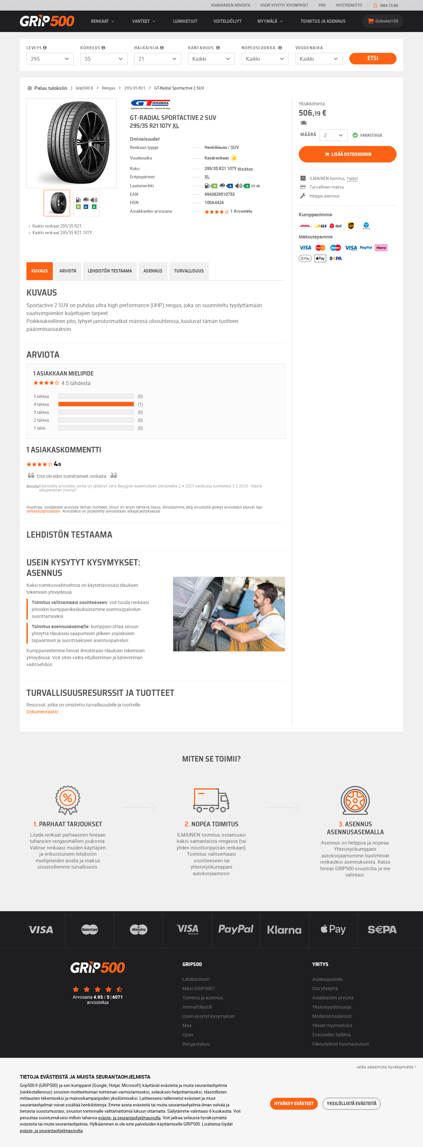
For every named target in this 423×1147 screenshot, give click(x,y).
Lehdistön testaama (110, 271)
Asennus (153, 271)
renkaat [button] (100, 21)
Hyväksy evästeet (294, 1103)
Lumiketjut (185, 21)
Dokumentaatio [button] (42, 711)
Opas (187, 1034)
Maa (187, 1025)
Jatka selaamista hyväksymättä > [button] (386, 1066)
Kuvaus (39, 271)
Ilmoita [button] (32, 486)
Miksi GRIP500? (198, 988)
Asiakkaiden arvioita (230, 5)
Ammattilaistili (197, 1007)
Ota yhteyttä (325, 988)
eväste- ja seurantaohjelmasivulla (129, 1118)
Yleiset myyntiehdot (332, 1025)
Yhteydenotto (349, 5)
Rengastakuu (196, 1044)
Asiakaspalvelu (327, 979)
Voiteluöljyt (227, 21)
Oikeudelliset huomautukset (340, 1044)
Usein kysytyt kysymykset (284, 5)
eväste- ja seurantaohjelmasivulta (51, 1130)
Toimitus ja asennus (323, 21)
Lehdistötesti (195, 979)
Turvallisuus (189, 271)
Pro (322, 5)
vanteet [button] (141, 21)
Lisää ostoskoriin (350, 154)
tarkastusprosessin (43, 511)
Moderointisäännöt (332, 1016)
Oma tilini (388, 6)
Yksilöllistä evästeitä (351, 1103)
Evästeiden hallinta (331, 1034)
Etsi (372, 58)
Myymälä (267, 21)
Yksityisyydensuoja (331, 1007)
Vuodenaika (309, 48)
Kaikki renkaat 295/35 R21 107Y (62, 232)
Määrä (308, 134)
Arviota (67, 271)
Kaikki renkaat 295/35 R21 (57, 226)
